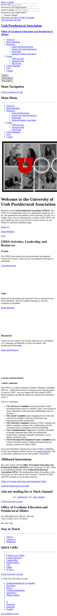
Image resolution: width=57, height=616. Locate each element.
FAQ (8, 68)
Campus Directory (14, 558)
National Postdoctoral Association (15, 486)
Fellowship (16, 51)
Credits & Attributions (15, 590)
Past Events (16, 63)
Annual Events (18, 61)
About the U (11, 593)
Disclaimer (10, 585)
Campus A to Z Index (15, 555)
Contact (9, 70)
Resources (10, 44)
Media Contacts (12, 595)
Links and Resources (20, 113)
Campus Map (12, 560)
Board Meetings (7, 308)
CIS (8, 565)
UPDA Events (18, 59)
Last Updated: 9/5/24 (10, 614)
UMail (9, 567)
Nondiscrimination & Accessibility (20, 583)
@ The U (10, 570)
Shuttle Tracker (12, 562)
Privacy (9, 588)
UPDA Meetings (13, 66)
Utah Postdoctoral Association (21, 25)
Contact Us (11, 539)
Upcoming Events (8, 265)
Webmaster (11, 542)
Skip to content (7, 2)
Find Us (9, 537)
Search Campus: (8, 10)
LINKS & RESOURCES (22, 47)
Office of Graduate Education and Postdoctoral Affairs (24, 481)
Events (9, 56)
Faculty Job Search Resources (24, 49)
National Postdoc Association (24, 54)
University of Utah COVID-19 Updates (17, 17)
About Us (10, 39)
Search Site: (6, 5)
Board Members (13, 42)
